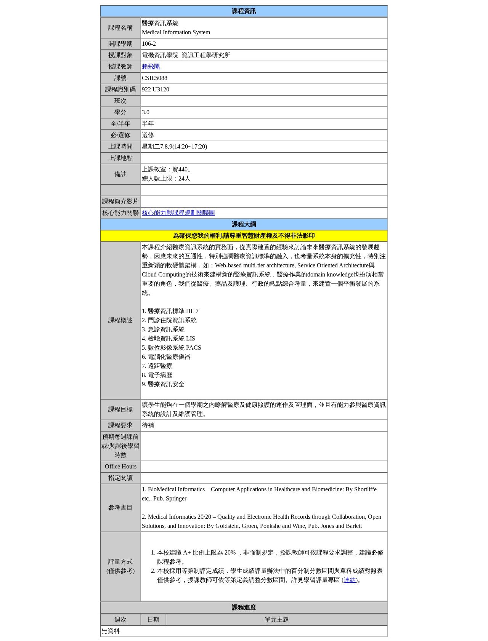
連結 (350, 580)
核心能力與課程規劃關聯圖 (178, 212)
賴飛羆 (151, 66)
